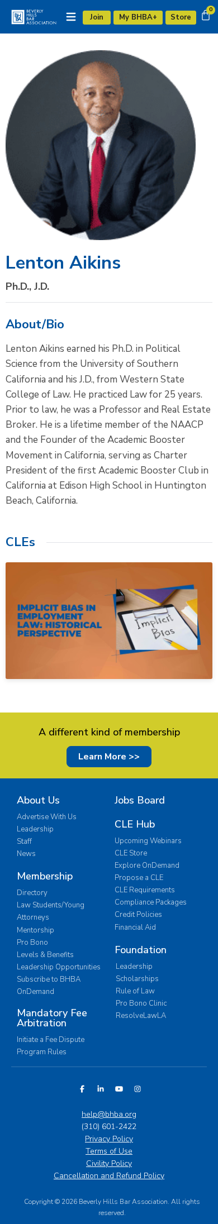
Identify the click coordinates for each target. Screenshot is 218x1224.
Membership (45, 876)
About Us (38, 800)
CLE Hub (135, 824)
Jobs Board (140, 800)
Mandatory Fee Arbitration (52, 1018)
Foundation (141, 950)
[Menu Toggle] (71, 16)
